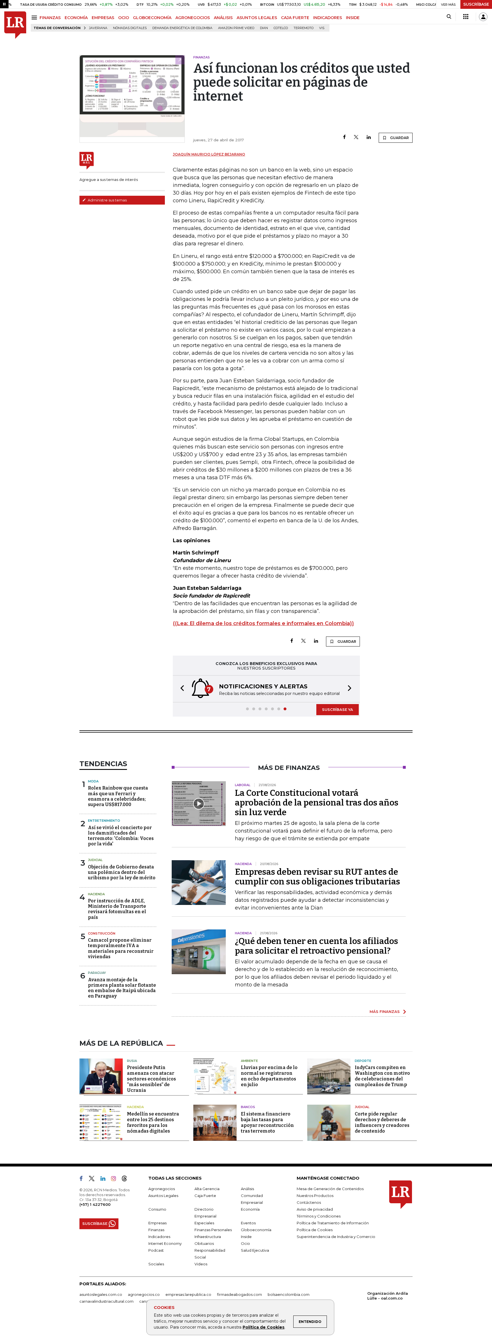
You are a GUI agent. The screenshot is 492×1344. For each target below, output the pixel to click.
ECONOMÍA (76, 17)
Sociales (156, 1264)
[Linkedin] (369, 137)
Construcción (101, 933)
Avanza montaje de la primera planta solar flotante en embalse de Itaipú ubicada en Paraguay (122, 988)
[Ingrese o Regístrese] (483, 17)
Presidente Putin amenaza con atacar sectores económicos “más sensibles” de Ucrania (151, 1079)
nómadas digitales (130, 28)
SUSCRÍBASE (476, 4)
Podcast (156, 1250)
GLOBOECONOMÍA (152, 17)
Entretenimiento (104, 821)
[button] (180, 689)
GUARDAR (399, 138)
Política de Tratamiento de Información (333, 1223)
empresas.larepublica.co (188, 1294)
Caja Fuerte (205, 1195)
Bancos (248, 1107)
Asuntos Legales (163, 1195)
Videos (200, 1264)
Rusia (132, 1061)
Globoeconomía (256, 1229)
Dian (264, 28)
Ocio (245, 1243)
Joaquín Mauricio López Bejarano (209, 154)
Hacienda (96, 894)
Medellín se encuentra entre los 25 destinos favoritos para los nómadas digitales (153, 1122)
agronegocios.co (144, 1294)
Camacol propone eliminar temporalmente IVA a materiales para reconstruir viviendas (120, 948)
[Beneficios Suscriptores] (466, 17)
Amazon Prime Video (236, 28)
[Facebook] (344, 137)
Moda (93, 781)
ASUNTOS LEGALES (257, 17)
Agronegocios (161, 1188)
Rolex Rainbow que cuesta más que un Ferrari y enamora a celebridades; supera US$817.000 (118, 796)
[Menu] (35, 17)
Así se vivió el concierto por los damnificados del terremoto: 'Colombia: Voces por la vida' (121, 836)
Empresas (157, 1223)
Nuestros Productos (315, 1195)
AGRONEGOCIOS (192, 17)
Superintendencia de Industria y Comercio (336, 1236)
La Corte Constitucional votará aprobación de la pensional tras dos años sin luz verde (316, 802)
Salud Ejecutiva (255, 1250)
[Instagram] (115, 1179)
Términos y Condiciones (319, 1216)
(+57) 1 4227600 (94, 1204)
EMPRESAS (103, 17)
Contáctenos (309, 1202)
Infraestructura (207, 1236)
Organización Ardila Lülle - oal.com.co (387, 1295)
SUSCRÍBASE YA (337, 709)
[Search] (449, 17)
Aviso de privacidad (315, 1209)
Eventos (248, 1223)
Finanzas (156, 1229)
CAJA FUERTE (295, 17)
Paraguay (97, 973)
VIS (321, 28)
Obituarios (204, 1243)
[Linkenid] (105, 1179)
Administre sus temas (107, 200)
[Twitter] (356, 137)
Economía (250, 1209)
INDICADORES (327, 17)
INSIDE (353, 17)
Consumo (157, 1209)
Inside (246, 1236)
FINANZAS (50, 17)
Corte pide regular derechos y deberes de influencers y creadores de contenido (382, 1122)
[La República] (15, 25)
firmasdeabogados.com (239, 1294)
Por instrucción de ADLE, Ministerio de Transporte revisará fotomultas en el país (117, 909)
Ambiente (249, 1061)
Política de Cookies (263, 1327)
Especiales (204, 1223)
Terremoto (303, 28)
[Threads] (127, 1179)
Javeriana (98, 28)
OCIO (123, 17)
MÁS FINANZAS (385, 1011)
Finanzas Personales (213, 1229)
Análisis (247, 1188)
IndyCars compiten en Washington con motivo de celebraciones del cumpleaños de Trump (382, 1076)
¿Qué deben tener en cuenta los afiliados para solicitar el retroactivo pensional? (316, 946)
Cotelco (281, 28)
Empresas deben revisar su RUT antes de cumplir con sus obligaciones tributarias (317, 877)
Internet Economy (165, 1243)
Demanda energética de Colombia (182, 28)
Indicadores (159, 1236)
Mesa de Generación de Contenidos (330, 1188)
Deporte (363, 1061)
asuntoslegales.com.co (100, 1294)
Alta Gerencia (207, 1188)
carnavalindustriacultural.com (106, 1301)
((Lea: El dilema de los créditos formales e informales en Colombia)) (263, 623)
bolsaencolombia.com (288, 1294)
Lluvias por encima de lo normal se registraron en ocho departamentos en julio (269, 1076)
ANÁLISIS (223, 17)
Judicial (95, 860)
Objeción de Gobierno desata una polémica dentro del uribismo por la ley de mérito (121, 872)
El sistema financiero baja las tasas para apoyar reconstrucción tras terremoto (267, 1122)
